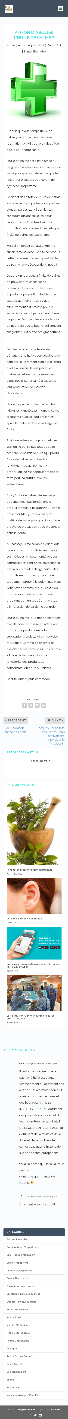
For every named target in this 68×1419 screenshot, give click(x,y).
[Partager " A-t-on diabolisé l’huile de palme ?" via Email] (37, 705)
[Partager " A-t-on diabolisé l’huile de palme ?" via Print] (43, 705)
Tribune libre (13, 1387)
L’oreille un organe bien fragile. (25, 918)
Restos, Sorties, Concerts (20, 1356)
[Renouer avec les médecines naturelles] (34, 828)
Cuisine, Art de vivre (17, 1263)
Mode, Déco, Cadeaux (18, 1333)
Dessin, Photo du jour (18, 1278)
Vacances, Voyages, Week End (23, 1395)
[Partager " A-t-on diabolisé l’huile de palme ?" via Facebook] (24, 705)
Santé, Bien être (35, 51)
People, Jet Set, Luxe (18, 1340)
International (14, 1317)
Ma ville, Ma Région (17, 1325)
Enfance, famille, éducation (21, 1302)
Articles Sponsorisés (17, 1239)
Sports (10, 1379)
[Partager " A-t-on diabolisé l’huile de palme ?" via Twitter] (31, 705)
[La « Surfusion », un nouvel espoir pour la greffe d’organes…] (34, 993)
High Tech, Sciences (17, 1309)
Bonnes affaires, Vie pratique (22, 1247)
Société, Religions (16, 1372)
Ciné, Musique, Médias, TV (21, 1255)
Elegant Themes (26, 1410)
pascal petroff (31, 45)
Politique (12, 1348)
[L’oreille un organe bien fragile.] (34, 896)
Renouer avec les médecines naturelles (29, 870)
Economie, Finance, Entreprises (23, 1294)
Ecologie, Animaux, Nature (21, 1286)
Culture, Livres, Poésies (19, 1270)
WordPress (56, 1410)
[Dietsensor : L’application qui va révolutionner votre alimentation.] (34, 943)
